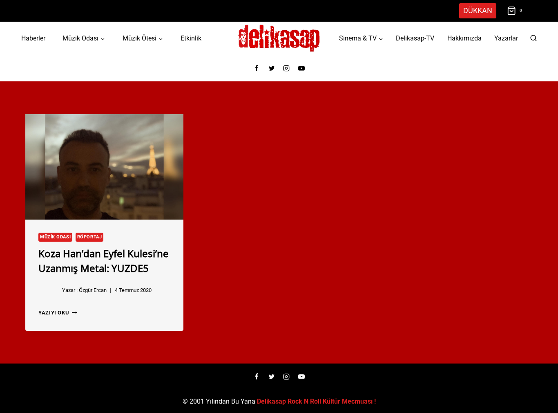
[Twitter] (271, 68)
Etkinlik (191, 38)
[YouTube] (301, 68)
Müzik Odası (55, 237)
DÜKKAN (477, 10)
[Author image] (48, 290)
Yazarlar (506, 38)
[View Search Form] (533, 38)
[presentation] (104, 167)
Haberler (33, 38)
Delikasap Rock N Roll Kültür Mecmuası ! (316, 401)
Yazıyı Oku (57, 313)
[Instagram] (286, 68)
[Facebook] (256, 68)
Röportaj (89, 237)
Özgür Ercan (93, 290)
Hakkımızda (464, 38)
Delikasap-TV (415, 38)
